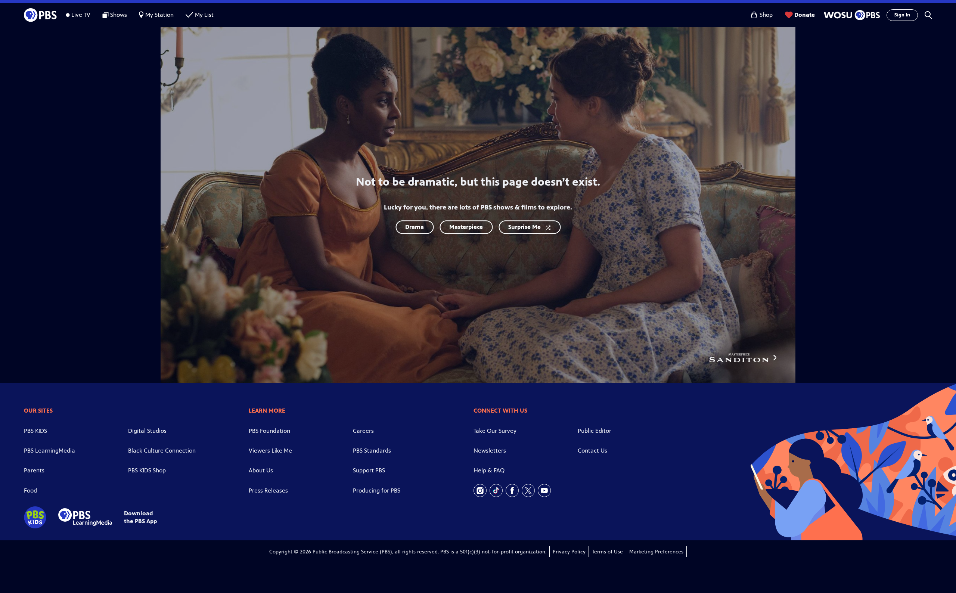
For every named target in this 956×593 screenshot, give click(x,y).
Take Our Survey (495, 430)
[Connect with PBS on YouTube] (544, 490)
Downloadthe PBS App (140, 517)
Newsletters (490, 450)
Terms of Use (607, 552)
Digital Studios (147, 430)
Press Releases (268, 490)
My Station (159, 14)
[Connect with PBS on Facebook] (512, 490)
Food (30, 490)
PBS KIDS (35, 430)
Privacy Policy (569, 552)
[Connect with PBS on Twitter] (528, 490)
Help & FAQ (489, 470)
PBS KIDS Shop (147, 470)
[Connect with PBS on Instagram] (480, 490)
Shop (766, 14)
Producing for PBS (376, 490)
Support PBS (369, 470)
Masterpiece (466, 226)
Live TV (80, 14)
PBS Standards (372, 450)
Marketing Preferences (656, 552)
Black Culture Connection (162, 450)
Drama (414, 226)
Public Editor (594, 430)
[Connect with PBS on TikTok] (496, 490)
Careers (363, 430)
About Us (261, 470)
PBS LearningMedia (49, 450)
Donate (804, 14)
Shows (118, 14)
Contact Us (592, 450)
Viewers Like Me (270, 450)
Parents (34, 470)
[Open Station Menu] (850, 15)
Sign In (902, 15)
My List (204, 14)
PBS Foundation (269, 430)
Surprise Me (524, 226)
